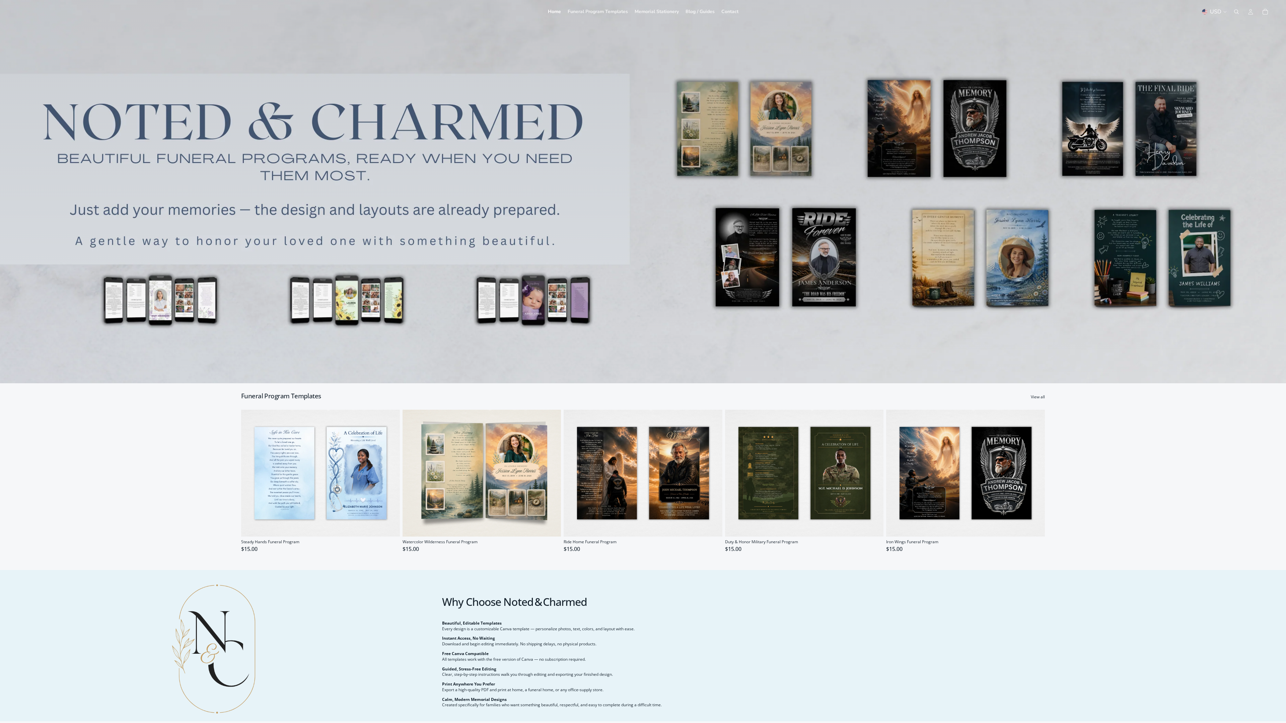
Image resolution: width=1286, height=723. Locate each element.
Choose (395, 526)
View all (1038, 397)
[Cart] (1265, 11)
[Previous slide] (251, 473)
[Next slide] (390, 473)
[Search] (1236, 11)
